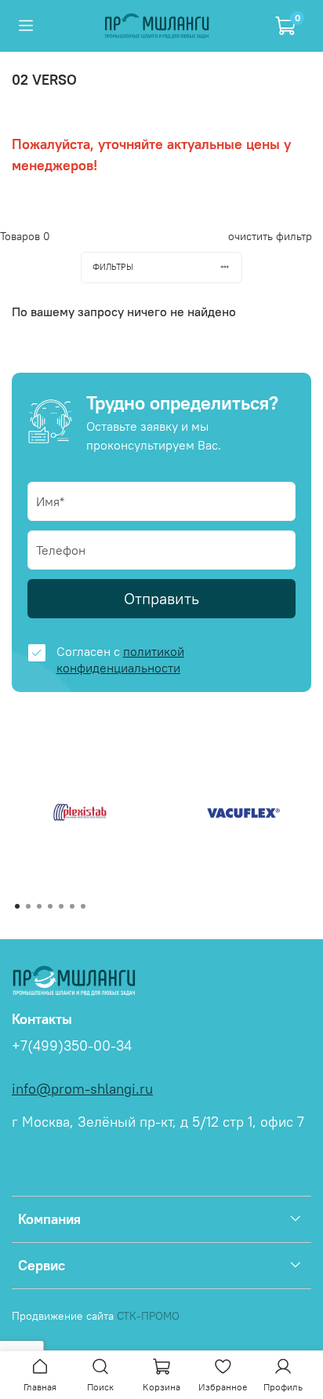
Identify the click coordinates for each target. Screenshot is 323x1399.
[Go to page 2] (28, 906)
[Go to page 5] (61, 906)
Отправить (161, 598)
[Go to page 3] (39, 906)
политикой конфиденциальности (120, 659)
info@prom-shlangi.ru (82, 1089)
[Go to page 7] (83, 906)
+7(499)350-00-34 (72, 1046)
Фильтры (113, 266)
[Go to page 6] (72, 906)
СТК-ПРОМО (148, 1316)
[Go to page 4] (50, 906)
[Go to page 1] (17, 906)
